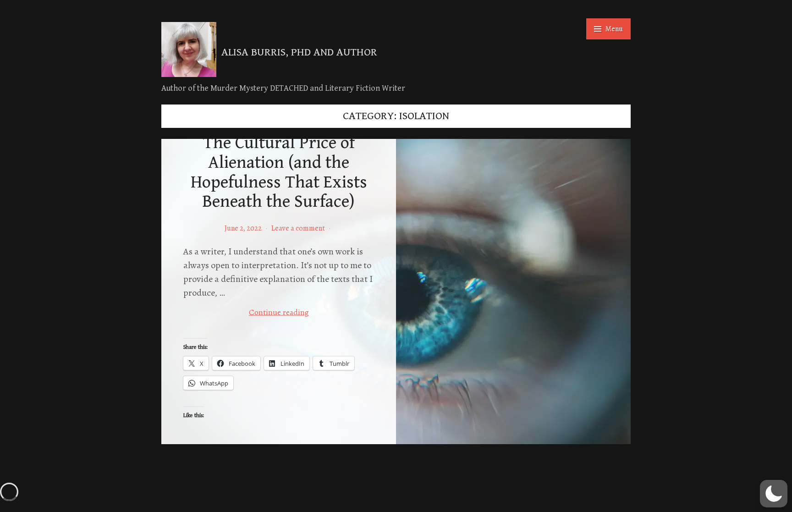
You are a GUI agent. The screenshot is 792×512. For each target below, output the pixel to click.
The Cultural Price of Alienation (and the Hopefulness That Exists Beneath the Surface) (279, 172)
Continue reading (300, 312)
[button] (773, 493)
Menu (614, 29)
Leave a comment (298, 228)
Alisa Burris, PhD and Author (299, 52)
